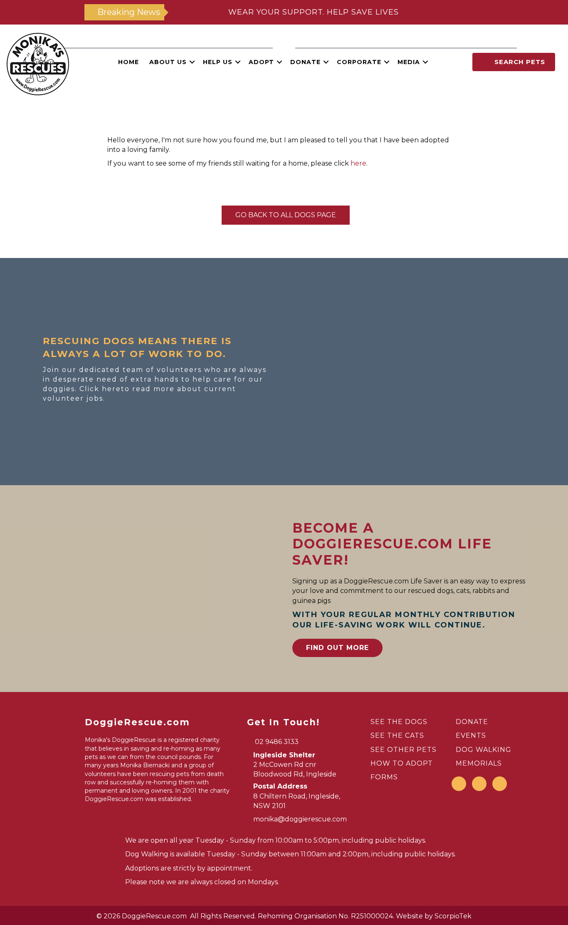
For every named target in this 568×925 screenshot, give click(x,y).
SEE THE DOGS (398, 722)
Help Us (217, 62)
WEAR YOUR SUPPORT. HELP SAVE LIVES (313, 12)
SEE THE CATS (397, 735)
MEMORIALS (479, 763)
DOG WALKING (483, 750)
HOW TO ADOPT (401, 763)
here (358, 163)
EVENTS (471, 735)
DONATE (472, 722)
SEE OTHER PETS (403, 750)
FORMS (384, 777)
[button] (192, 62)
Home (128, 62)
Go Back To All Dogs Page (285, 215)
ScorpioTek (453, 916)
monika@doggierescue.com (300, 819)
